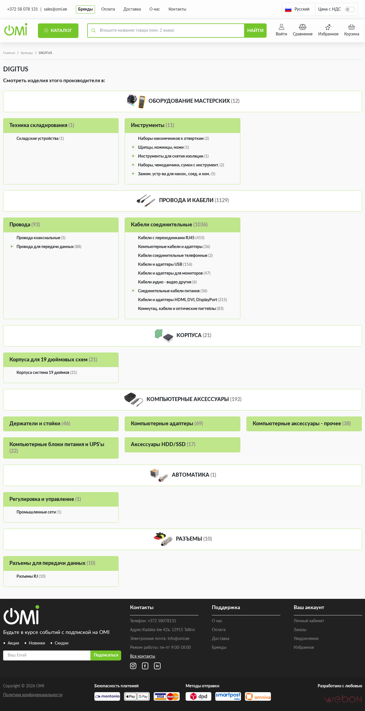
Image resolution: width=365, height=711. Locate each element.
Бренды (85, 9)
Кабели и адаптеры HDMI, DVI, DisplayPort (182, 300)
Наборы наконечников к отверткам (173, 139)
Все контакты (142, 656)
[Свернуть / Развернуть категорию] (133, 147)
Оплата (108, 9)
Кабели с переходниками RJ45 (171, 238)
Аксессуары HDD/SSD (163, 444)
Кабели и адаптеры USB (165, 265)
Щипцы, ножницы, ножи (163, 148)
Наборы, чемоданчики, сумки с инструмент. (181, 165)
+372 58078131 (162, 621)
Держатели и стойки (39, 423)
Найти (255, 30)
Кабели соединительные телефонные (175, 256)
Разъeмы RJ (31, 577)
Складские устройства (40, 139)
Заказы (300, 630)
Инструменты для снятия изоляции (173, 156)
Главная (9, 53)
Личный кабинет (309, 621)
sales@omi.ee (55, 9)
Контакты (177, 9)
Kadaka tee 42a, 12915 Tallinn (169, 630)
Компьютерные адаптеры (167, 423)
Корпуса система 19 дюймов (47, 373)
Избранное (328, 34)
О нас (154, 9)
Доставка (132, 9)
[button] (297, 9)
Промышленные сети (39, 512)
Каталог (61, 30)
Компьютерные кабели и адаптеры (174, 247)
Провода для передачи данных (49, 247)
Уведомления (306, 639)
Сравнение (303, 34)
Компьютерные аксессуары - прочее (302, 423)
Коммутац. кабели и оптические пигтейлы (181, 309)
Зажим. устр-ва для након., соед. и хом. (176, 174)
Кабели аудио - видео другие (167, 282)
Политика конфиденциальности (32, 695)
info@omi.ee (178, 639)
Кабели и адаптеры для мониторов (174, 273)
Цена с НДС (329, 9)
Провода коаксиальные (41, 238)
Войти (281, 34)
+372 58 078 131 (22, 9)
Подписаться (106, 655)
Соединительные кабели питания (172, 291)
